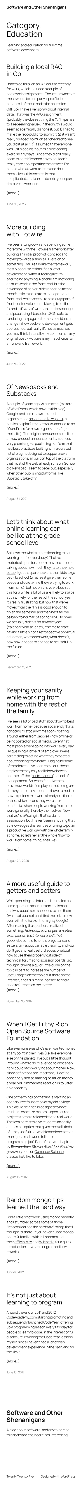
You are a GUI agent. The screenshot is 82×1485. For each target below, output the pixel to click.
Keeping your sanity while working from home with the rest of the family (37, 701)
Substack (14, 478)
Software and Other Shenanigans (36, 7)
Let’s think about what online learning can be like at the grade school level (38, 532)
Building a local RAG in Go (35, 70)
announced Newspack (46, 418)
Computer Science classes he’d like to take (35, 1154)
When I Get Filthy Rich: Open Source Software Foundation (38, 1031)
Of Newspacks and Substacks (33, 390)
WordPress (68, 1476)
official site (23, 1241)
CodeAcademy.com (22, 1317)
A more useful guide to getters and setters (38, 887)
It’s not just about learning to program (34, 1299)
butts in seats (42, 775)
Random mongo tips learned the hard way (36, 1203)
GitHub (12, 109)
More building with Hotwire (26, 230)
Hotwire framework (51, 249)
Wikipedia (46, 1241)
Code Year (51, 1322)
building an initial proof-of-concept (34, 254)
